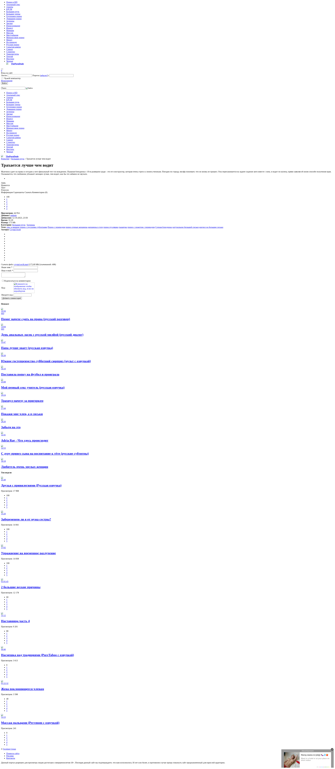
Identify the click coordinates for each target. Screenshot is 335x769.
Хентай (9, 56)
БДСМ (9, 9)
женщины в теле (95, 227)
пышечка (123, 227)
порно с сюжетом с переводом (141, 227)
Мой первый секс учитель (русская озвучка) (33, 387)
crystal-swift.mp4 (21, 264)
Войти (4, 83)
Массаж (9, 33)
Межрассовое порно (15, 37)
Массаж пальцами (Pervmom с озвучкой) (30, 722)
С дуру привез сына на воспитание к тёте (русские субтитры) (45, 453)
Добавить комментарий (11, 298)
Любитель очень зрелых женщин (24, 466)
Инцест (9, 28)
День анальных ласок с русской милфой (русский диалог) (42, 334)
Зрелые (9, 23)
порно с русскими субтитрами (33, 227)
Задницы (10, 21)
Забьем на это (11, 427)
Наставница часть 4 (15, 621)
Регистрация (6, 81)
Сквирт (9, 49)
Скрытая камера (13, 47)
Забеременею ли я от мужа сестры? (26, 519)
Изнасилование (13, 26)
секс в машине (13, 227)
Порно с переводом (56, 227)
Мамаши (10, 30)
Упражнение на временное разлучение (28, 553)
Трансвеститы (12, 54)
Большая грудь (12, 11)
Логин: (4, 75)
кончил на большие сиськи (211, 227)
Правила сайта (12, 753)
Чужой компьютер (12, 78)
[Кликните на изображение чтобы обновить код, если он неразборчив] (24, 292)
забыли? (44, 75)
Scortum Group (9, 749)
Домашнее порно (14, 19)
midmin (13, 215)
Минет (9, 40)
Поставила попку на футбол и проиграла (30, 374)
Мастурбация (12, 35)
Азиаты (9, 7)
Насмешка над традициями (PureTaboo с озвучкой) (37, 655)
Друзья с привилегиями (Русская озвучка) (31, 485)
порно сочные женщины (77, 227)
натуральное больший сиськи (185, 227)
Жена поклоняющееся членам (22, 689)
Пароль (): (41, 75)
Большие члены (13, 14)
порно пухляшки (110, 227)
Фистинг (10, 59)
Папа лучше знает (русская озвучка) (27, 348)
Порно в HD (11, 2)
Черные (9, 61)
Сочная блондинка (163, 227)
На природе (11, 42)
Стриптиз (10, 52)
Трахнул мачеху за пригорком (22, 400)
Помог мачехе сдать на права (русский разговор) (35, 319)
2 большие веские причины (20, 587)
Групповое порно (14, 16)
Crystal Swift (15, 229)
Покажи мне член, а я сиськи (22, 414)
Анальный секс (13, 4)
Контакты (10, 758)
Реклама (10, 756)
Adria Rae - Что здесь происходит (24, 440)
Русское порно (12, 45)
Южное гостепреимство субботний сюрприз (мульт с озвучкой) (46, 361)
